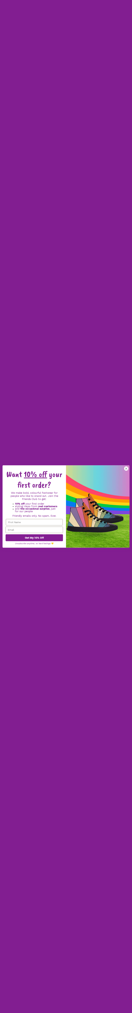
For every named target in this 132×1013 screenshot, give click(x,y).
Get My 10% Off (34, 538)
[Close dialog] (126, 468)
